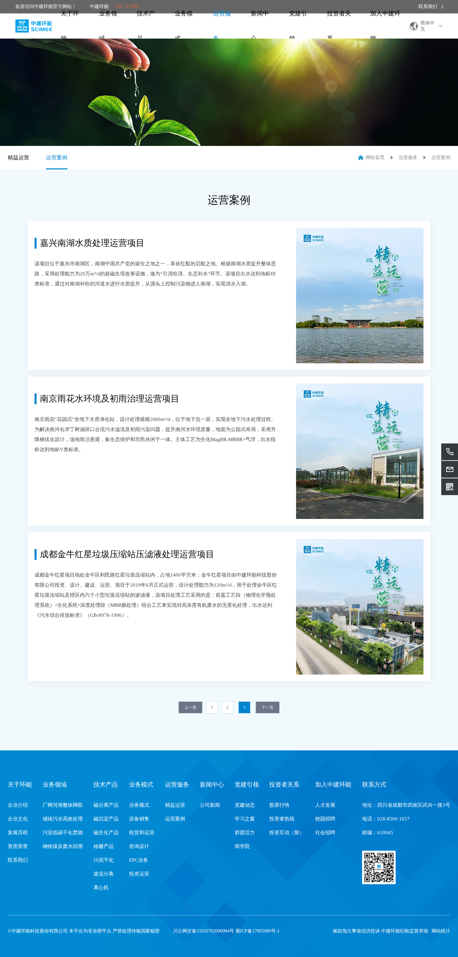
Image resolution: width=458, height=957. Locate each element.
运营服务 (222, 26)
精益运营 (18, 157)
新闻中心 (260, 26)
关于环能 (70, 26)
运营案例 (56, 157)
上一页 (190, 707)
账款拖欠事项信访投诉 (356, 931)
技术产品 (146, 26)
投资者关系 (339, 26)
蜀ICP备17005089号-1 (257, 931)
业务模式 (184, 26)
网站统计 (441, 931)
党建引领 (298, 26)
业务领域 (108, 26)
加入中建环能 (385, 26)
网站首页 (375, 157)
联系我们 (427, 7)
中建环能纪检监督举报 (404, 931)
